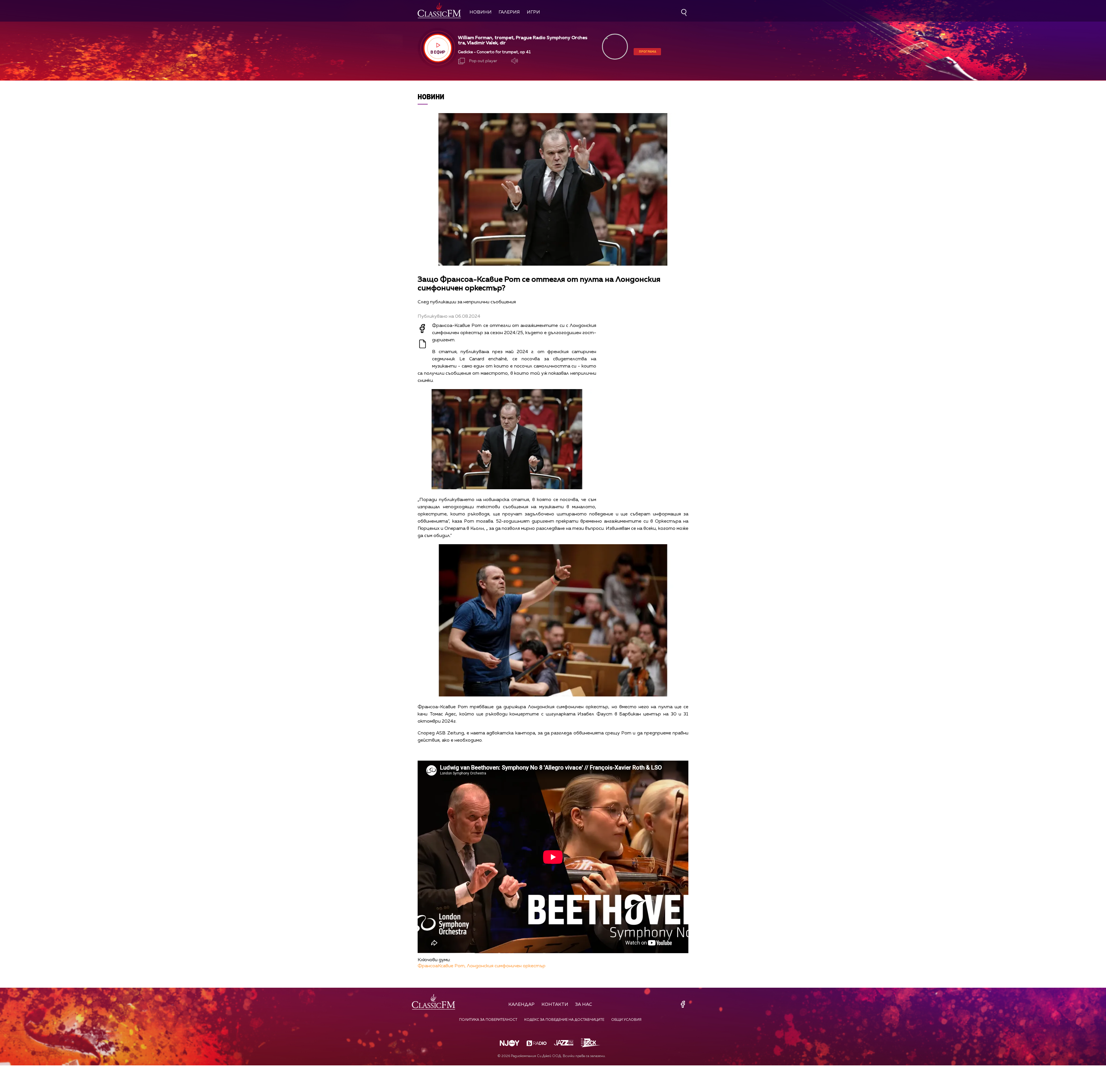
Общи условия (626, 1020)
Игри (533, 12)
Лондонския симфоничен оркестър (506, 966)
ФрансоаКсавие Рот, (442, 966)
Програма (647, 51)
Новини (480, 12)
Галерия (509, 12)
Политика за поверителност (488, 1020)
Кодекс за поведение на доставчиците (564, 1020)
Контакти (554, 1004)
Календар (521, 1004)
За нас (583, 1004)
